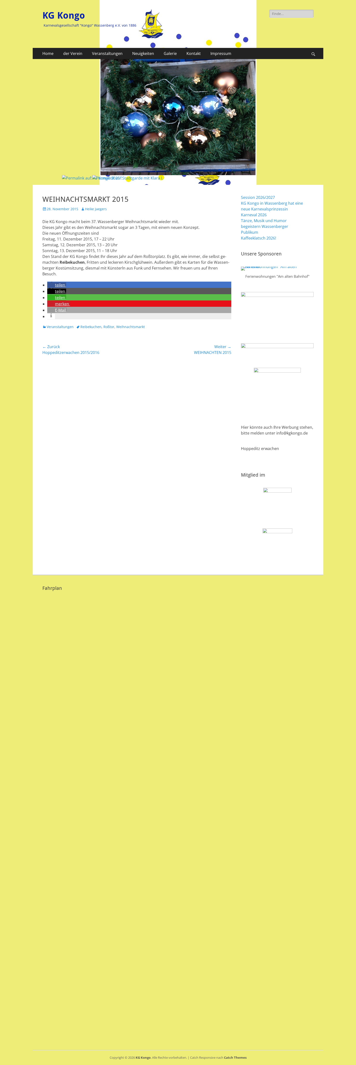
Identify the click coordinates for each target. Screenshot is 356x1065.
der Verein (72, 53)
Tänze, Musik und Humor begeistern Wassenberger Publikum (264, 226)
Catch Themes (235, 1057)
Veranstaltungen (107, 53)
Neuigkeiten (143, 53)
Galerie (170, 53)
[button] (56, 285)
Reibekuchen (90, 326)
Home (48, 53)
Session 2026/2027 (258, 197)
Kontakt (193, 53)
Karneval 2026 (254, 215)
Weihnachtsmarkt (130, 326)
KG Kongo (63, 15)
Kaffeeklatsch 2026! (258, 238)
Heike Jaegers (96, 209)
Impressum (220, 53)
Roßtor (108, 326)
